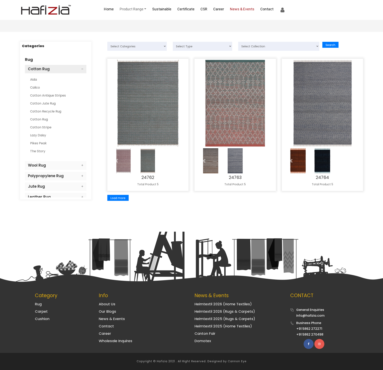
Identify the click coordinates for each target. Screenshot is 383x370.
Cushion (42, 318)
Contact (266, 9)
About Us (107, 304)
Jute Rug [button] (36, 186)
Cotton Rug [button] (39, 69)
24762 (147, 177)
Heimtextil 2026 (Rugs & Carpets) (224, 311)
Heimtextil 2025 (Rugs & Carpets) (224, 318)
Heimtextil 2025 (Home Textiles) (223, 326)
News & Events (242, 9)
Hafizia (162, 361)
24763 (235, 177)
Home (109, 9)
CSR (203, 9)
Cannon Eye (237, 361)
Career (218, 9)
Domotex (202, 340)
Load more (118, 198)
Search (330, 45)
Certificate (185, 9)
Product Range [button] (131, 9)
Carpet (41, 311)
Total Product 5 (148, 184)
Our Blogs (107, 311)
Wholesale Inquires (115, 340)
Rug (38, 304)
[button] (116, 161)
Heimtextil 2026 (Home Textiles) (223, 304)
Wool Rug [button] (37, 165)
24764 (322, 177)
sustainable (161, 9)
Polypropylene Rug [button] (46, 176)
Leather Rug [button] (39, 197)
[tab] (55, 69)
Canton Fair (204, 333)
